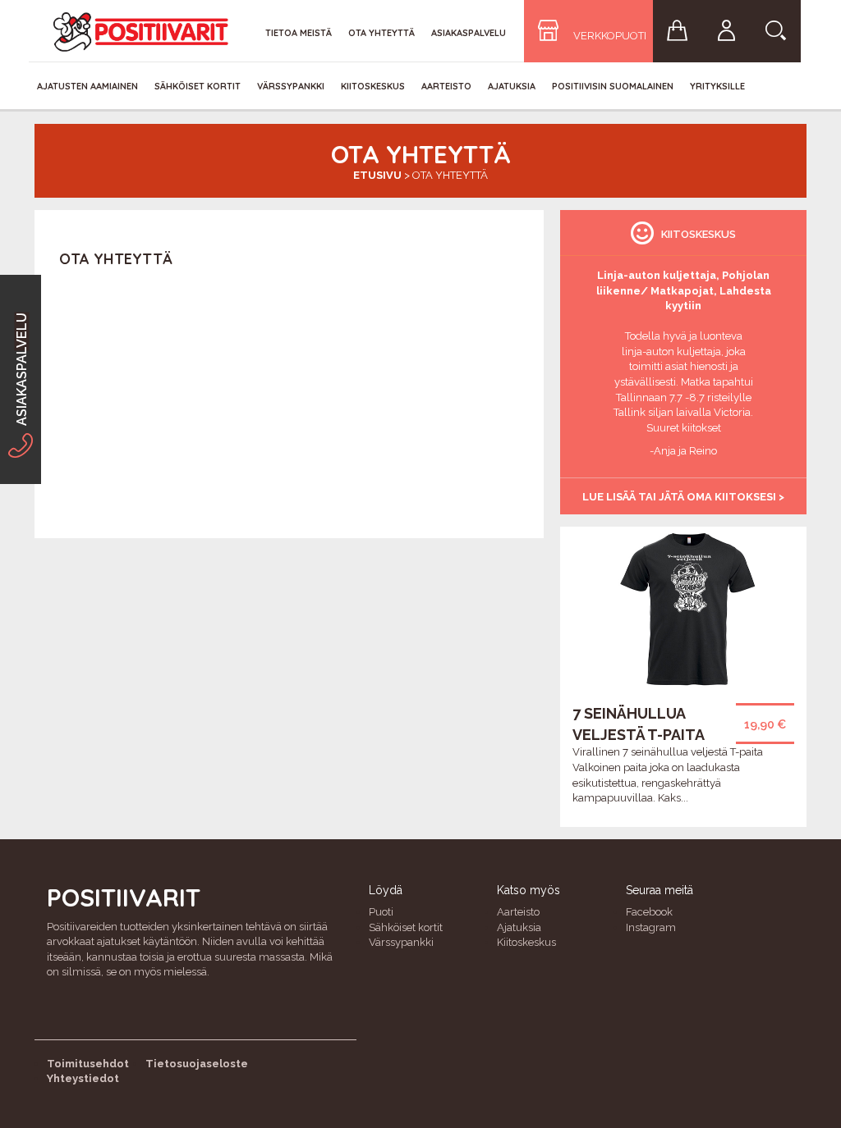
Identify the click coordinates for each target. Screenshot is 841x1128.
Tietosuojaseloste (196, 1063)
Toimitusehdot (88, 1063)
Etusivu (377, 175)
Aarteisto (446, 86)
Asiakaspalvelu (468, 33)
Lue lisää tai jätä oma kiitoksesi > (683, 497)
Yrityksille (717, 86)
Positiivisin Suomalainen (612, 86)
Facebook (649, 912)
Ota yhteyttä (381, 33)
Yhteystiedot (83, 1078)
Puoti (381, 912)
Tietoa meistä (298, 33)
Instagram (651, 927)
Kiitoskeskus (373, 86)
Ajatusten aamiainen (87, 86)
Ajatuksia (511, 86)
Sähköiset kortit (197, 86)
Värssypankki (290, 86)
